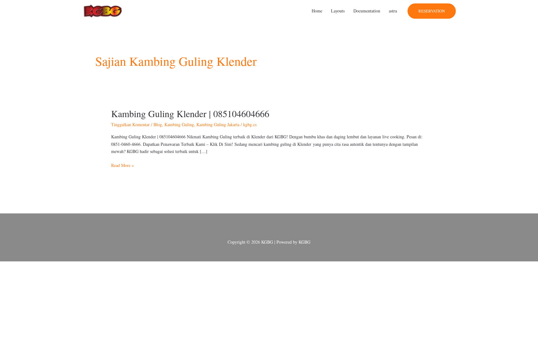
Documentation (366, 11)
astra (393, 11)
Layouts (338, 11)
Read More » (122, 165)
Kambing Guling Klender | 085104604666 (190, 113)
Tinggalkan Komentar (130, 124)
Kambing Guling (179, 124)
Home (317, 11)
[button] (432, 11)
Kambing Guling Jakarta (217, 124)
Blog (157, 124)
